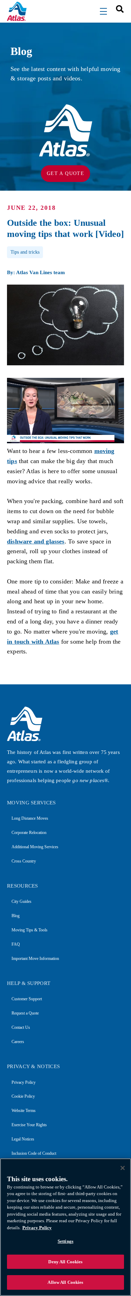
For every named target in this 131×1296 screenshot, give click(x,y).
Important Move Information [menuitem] (35, 958)
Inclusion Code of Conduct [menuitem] (34, 1153)
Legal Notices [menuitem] (23, 1139)
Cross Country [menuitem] (24, 861)
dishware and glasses (36, 541)
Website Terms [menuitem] (24, 1110)
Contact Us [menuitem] (21, 1027)
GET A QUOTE (65, 173)
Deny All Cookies (65, 1261)
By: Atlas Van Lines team (36, 272)
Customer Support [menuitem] (27, 998)
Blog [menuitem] (16, 915)
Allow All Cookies (65, 1282)
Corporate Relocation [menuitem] (29, 832)
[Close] (122, 1168)
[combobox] (117, 8)
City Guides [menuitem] (21, 901)
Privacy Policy (37, 1227)
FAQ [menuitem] (16, 944)
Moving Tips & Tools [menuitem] (30, 930)
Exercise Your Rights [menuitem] (29, 1124)
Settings (65, 1241)
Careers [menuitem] (18, 1041)
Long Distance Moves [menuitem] (30, 818)
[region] (65, 1227)
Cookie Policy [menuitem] (23, 1096)
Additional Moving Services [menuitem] (35, 846)
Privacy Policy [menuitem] (24, 1082)
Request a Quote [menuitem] (25, 1013)
